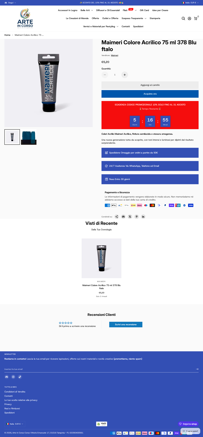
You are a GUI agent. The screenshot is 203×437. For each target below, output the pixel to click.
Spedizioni (138, 26)
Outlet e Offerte (110, 18)
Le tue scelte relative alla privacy (20, 400)
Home (7, 35)
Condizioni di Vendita (14, 391)
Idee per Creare (160, 10)
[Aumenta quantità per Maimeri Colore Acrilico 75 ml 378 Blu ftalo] (124, 74)
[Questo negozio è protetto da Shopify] (101, 424)
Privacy (8, 404)
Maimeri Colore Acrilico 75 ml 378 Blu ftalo (101, 287)
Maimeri (114, 55)
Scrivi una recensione (126, 324)
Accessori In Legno (67, 10)
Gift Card (144, 10)
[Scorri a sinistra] (77, 3)
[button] (183, 18)
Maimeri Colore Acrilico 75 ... (29, 35)
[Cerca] (183, 18)
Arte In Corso (18, 432)
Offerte (95, 18)
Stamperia (155, 18)
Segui (10, 2)
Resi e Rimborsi (12, 408)
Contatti (126, 26)
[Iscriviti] (196, 369)
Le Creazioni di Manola (77, 18)
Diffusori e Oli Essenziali (108, 10)
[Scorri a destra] (125, 3)
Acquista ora (150, 93)
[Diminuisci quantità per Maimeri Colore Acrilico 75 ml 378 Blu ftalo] (105, 74)
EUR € (190, 2)
